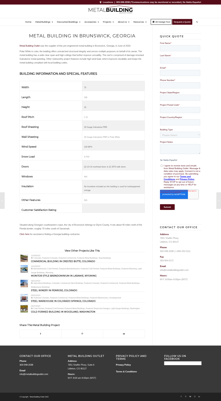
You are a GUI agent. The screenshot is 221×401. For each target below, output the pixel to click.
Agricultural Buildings (42, 283)
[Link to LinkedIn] (199, 396)
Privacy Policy (123, 364)
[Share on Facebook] (40, 334)
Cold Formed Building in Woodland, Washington (63, 311)
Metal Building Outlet (30, 45)
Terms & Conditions (126, 371)
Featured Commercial (67, 258)
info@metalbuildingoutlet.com (174, 270)
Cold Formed (52, 269)
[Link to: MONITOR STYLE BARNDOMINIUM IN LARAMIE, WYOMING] (24, 269)
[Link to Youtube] (190, 396)
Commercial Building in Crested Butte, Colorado (63, 261)
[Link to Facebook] (181, 396)
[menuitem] (28, 22)
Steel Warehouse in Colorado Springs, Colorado (63, 301)
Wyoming (49, 273)
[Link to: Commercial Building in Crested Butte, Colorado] (24, 258)
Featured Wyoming (129, 269)
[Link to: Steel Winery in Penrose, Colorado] (24, 283)
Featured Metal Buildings (87, 258)
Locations (108, 2)
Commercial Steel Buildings (71, 283)
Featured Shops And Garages (98, 308)
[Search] (196, 22)
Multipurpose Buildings (40, 287)
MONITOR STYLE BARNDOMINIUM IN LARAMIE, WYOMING (64, 275)
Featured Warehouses (99, 298)
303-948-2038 (123, 2)
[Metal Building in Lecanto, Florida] (2, 200)
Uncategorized (115, 298)
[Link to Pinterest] (185, 396)
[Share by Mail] (124, 334)
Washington (135, 308)
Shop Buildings (104, 258)
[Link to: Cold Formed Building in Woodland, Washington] (24, 308)
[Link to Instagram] (194, 396)
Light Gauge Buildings (120, 308)
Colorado (37, 258)
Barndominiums (40, 269)
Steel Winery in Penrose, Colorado (54, 290)
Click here (24, 234)
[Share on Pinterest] (82, 334)
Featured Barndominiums (69, 269)
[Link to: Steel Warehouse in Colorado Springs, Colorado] (24, 298)
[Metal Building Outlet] (110, 11)
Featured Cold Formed (90, 269)
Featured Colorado (50, 258)
